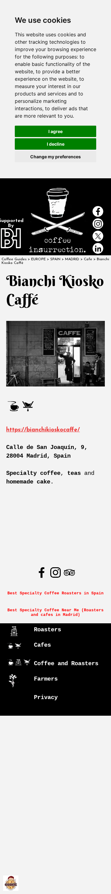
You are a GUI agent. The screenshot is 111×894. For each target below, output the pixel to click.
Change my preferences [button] (55, 156)
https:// (16, 430)
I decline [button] (55, 144)
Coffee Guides (14, 259)
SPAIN (55, 259)
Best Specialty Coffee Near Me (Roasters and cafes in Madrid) (56, 612)
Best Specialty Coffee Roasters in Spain (55, 593)
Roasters (47, 629)
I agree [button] (55, 131)
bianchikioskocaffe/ (53, 430)
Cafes (42, 645)
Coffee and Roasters (66, 663)
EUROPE (38, 259)
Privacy (46, 697)
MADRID (72, 259)
